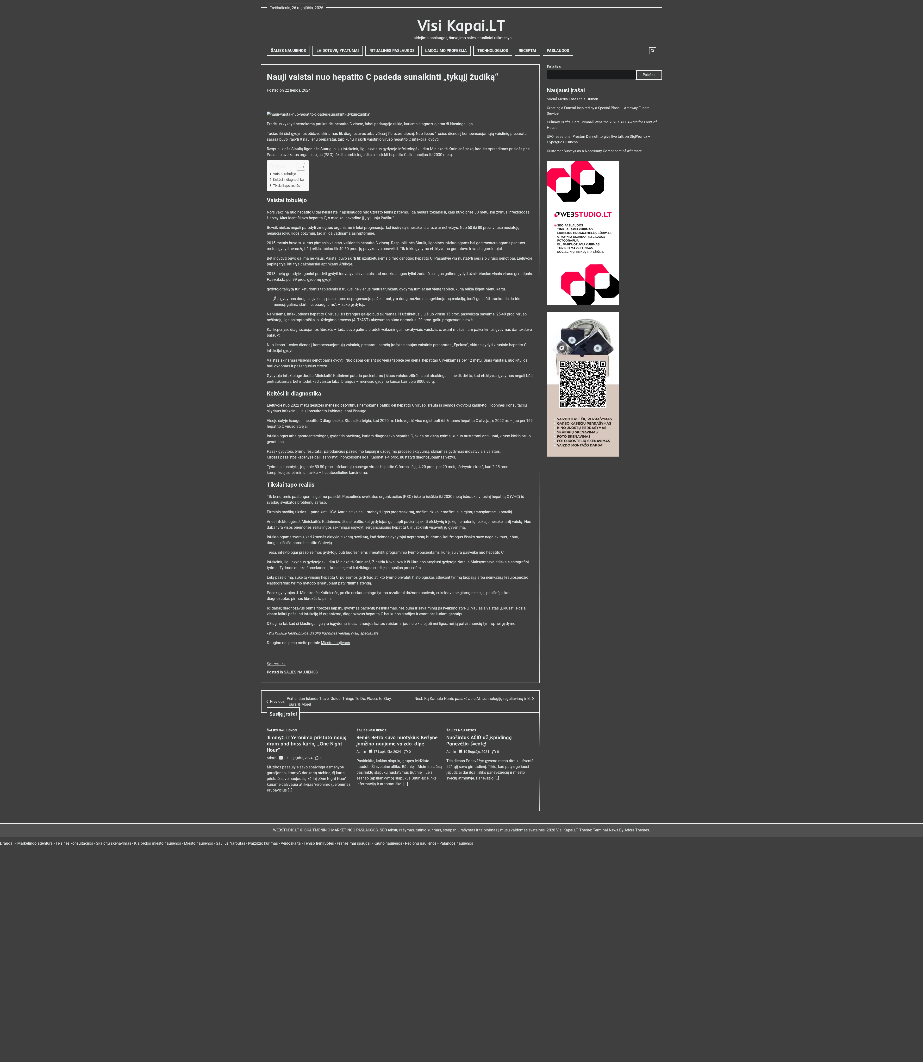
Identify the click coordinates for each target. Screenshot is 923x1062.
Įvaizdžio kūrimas (263, 843)
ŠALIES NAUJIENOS (288, 50)
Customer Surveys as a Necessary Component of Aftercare (594, 151)
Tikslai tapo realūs (286, 186)
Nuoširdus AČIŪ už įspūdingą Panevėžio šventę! (479, 740)
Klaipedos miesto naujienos (157, 843)
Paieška (554, 67)
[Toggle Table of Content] (298, 167)
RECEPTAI (527, 50)
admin (271, 758)
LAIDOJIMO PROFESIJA (446, 50)
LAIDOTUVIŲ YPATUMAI (338, 50)
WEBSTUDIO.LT (286, 830)
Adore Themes (636, 830)
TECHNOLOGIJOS (492, 50)
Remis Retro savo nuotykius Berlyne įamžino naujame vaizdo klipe (396, 740)
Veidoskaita (291, 843)
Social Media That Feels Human (572, 99)
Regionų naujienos (421, 843)
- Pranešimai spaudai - (354, 843)
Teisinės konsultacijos (74, 843)
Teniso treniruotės (319, 843)
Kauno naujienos (388, 843)
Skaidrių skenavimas (113, 843)
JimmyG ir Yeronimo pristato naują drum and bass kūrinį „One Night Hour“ (307, 743)
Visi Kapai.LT (461, 25)
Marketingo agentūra (35, 843)
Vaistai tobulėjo (284, 174)
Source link (276, 664)
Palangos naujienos (456, 843)
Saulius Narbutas (230, 843)
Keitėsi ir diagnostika (288, 180)
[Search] (652, 50)
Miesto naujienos (335, 643)
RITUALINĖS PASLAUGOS (392, 50)
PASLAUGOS (558, 50)
